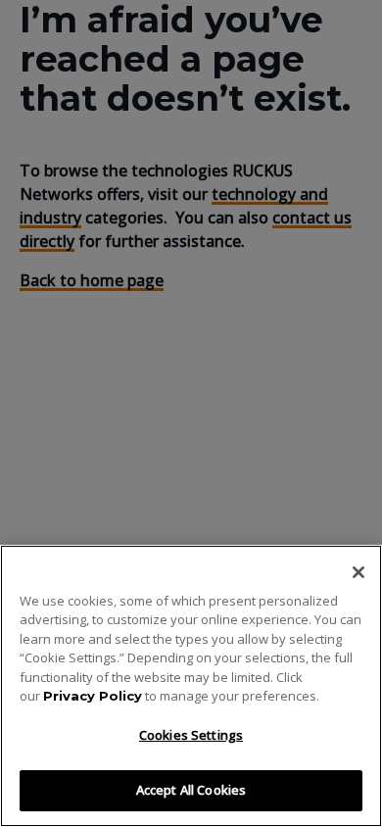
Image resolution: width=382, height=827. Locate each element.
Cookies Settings (191, 735)
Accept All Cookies (191, 790)
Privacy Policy (92, 696)
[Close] (358, 572)
